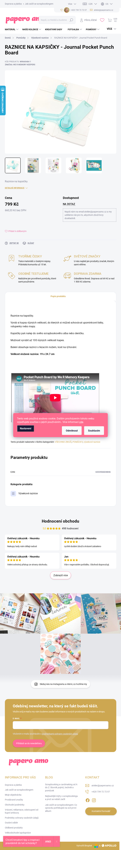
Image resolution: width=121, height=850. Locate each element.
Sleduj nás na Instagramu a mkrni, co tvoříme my (63, 684)
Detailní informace (14, 188)
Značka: (20, 65)
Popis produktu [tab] (58, 296)
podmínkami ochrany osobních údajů (60, 734)
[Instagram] (94, 799)
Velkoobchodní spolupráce (18, 832)
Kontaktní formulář (101, 811)
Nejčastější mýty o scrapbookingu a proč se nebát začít (61, 797)
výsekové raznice (92, 442)
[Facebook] (87, 799)
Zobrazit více (60, 575)
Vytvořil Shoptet (84, 845)
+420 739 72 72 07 (101, 791)
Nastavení (25, 428)
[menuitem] (12, 29)
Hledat (71, 20)
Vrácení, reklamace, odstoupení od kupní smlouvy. (21, 811)
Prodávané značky (14, 799)
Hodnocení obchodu (60, 521)
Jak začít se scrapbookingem (39, 4)
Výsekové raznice (28, 493)
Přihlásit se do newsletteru (29, 743)
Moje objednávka (13, 795)
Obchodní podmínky (14, 804)
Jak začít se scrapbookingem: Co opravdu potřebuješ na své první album (61, 808)
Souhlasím (94, 430)
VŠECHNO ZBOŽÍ (63, 442)
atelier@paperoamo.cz (103, 785)
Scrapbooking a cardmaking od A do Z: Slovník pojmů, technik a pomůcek (61, 787)
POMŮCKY (77, 442)
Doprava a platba (13, 4)
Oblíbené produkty (14, 827)
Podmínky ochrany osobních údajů (22, 818)
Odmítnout (72, 430)
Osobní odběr (11, 822)
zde (81, 421)
